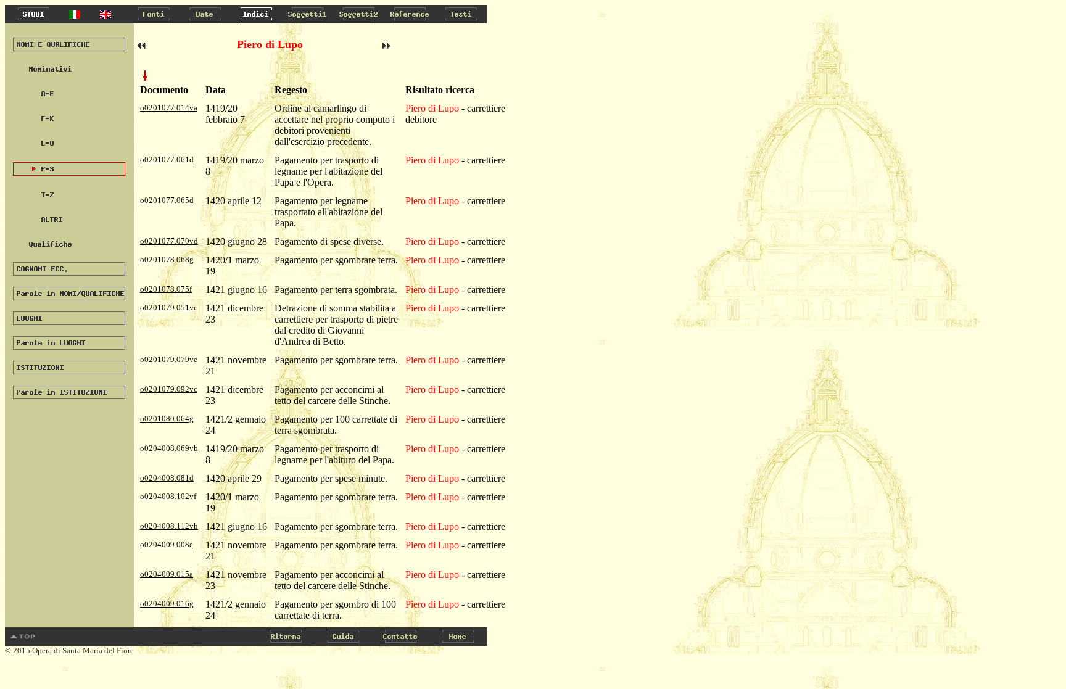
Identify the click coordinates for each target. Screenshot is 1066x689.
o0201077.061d (167, 159)
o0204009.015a (166, 574)
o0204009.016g (167, 603)
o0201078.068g (167, 259)
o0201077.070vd (169, 240)
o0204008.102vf (168, 496)
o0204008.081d (167, 477)
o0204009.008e (166, 544)
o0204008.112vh (169, 525)
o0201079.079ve (168, 359)
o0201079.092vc (168, 389)
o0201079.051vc (168, 307)
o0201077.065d (167, 200)
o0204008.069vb (169, 448)
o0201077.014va (168, 107)
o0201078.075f (166, 289)
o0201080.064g (167, 418)
